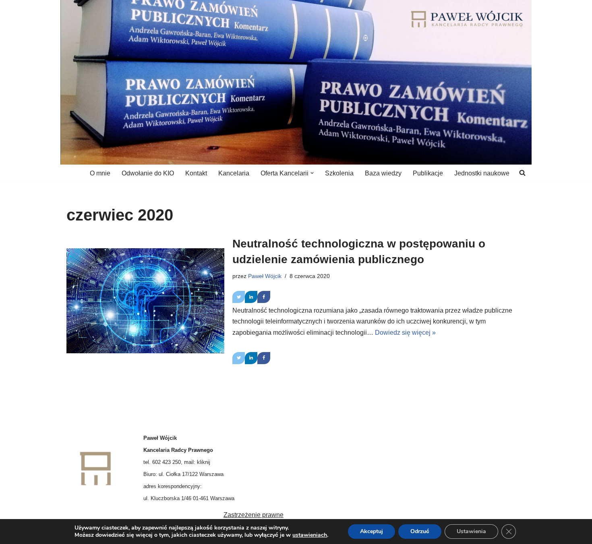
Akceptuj (371, 531)
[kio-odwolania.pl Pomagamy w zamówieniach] (467, 19)
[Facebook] (263, 297)
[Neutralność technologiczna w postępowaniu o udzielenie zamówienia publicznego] (145, 300)
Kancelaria (233, 173)
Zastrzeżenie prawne (254, 514)
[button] (312, 173)
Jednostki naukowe (481, 173)
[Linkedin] (251, 297)
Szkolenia (339, 173)
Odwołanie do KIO (148, 173)
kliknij (203, 462)
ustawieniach (309, 535)
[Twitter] (238, 297)
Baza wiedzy (383, 173)
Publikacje (428, 173)
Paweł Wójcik (265, 276)
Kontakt (196, 173)
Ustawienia (471, 531)
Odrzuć (419, 531)
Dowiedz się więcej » (405, 332)
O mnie (100, 173)
